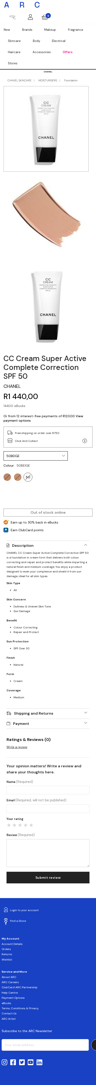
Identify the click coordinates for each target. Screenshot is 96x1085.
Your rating (15, 819)
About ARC (9, 977)
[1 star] (9, 825)
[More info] (85, 441)
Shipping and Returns (33, 713)
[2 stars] (14, 825)
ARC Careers (10, 982)
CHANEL (12, 386)
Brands (27, 30)
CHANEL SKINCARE (19, 80)
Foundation (71, 80)
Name (20, 782)
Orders (6, 949)
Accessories (42, 52)
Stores (12, 63)
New (7, 30)
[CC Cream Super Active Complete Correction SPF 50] (48, 305)
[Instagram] (4, 1062)
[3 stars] (20, 825)
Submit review (48, 877)
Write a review (17, 747)
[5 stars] (31, 825)
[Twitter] (22, 1062)
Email (36, 800)
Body (36, 41)
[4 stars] (25, 825)
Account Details (12, 944)
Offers (67, 52)
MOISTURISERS (47, 80)
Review (21, 835)
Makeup (50, 30)
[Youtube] (31, 1062)
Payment (21, 723)
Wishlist (7, 959)
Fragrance (75, 30)
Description (23, 545)
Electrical (58, 41)
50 (28, 477)
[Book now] (12, 17)
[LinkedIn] (39, 1062)
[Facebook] (13, 1062)
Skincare (14, 41)
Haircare (14, 52)
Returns (7, 954)
